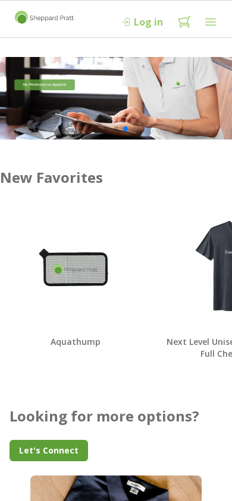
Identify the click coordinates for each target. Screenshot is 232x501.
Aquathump (76, 341)
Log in (148, 21)
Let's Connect (49, 450)
